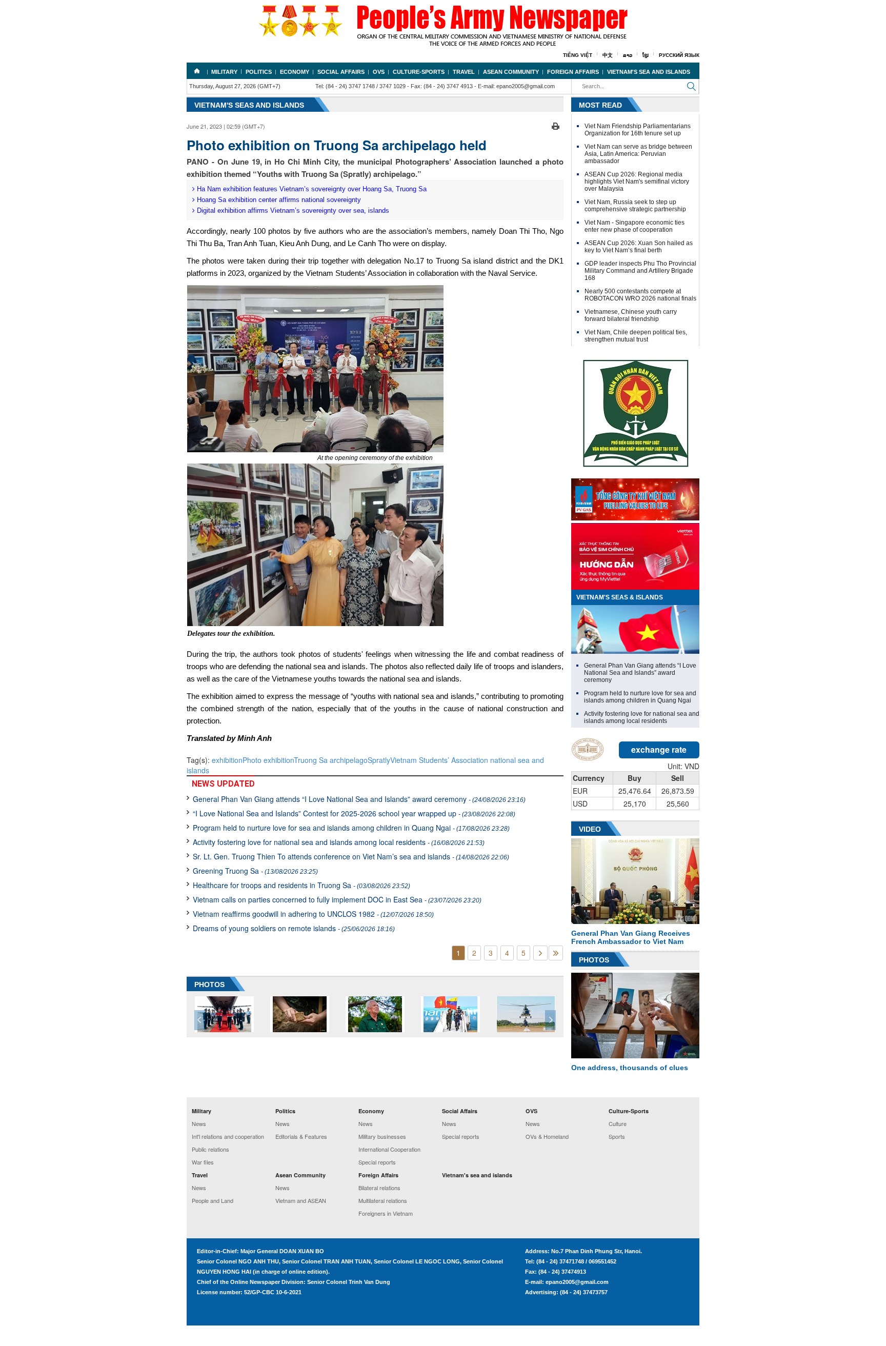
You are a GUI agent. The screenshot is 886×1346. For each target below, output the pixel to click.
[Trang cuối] (556, 953)
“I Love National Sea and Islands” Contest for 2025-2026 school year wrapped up (354, 813)
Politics (259, 72)
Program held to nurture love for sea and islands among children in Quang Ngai (351, 827)
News (199, 1123)
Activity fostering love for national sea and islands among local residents (339, 842)
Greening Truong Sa (255, 871)
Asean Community (511, 72)
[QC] (635, 497)
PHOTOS (209, 984)
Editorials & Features (301, 1136)
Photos (594, 960)
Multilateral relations (382, 1200)
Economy (294, 72)
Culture (618, 1123)
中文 (607, 55)
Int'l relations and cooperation (228, 1136)
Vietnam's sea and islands (648, 72)
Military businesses (382, 1136)
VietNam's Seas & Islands (619, 597)
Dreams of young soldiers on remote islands (294, 928)
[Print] (555, 125)
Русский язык (679, 55)
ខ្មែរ (645, 55)
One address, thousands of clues (629, 1067)
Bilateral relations (379, 1187)
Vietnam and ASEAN (300, 1200)
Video (590, 829)
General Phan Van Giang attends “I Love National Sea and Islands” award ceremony (359, 799)
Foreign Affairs (573, 72)
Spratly (379, 760)
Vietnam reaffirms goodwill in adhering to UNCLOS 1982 (313, 914)
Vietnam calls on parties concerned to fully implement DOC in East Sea (337, 899)
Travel (464, 72)
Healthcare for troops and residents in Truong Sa (301, 885)
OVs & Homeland (547, 1136)
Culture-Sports (419, 72)
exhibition (227, 760)
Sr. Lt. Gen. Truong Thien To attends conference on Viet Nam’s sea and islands (351, 856)
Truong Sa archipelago (331, 760)
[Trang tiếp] (540, 953)
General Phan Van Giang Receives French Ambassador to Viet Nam (630, 937)
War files (203, 1162)
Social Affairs (341, 72)
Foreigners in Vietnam (385, 1213)
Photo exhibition (268, 760)
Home (197, 71)
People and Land (212, 1200)
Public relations (210, 1149)
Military (224, 72)
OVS (379, 72)
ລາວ (627, 55)
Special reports (377, 1162)
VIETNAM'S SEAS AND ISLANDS (249, 105)
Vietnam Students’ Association (439, 760)
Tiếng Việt (577, 55)
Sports (617, 1136)
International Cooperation (389, 1149)
